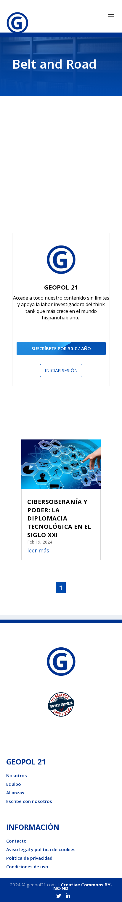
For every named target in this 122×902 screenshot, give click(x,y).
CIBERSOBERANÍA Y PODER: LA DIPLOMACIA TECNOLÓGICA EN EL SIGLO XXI (59, 518)
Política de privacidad (29, 858)
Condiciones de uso (27, 866)
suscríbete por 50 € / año (61, 348)
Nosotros (16, 775)
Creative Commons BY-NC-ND (82, 886)
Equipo (13, 784)
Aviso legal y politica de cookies (41, 849)
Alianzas (15, 793)
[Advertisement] (61, 169)
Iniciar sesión (61, 370)
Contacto (16, 841)
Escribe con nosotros (29, 801)
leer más (38, 550)
